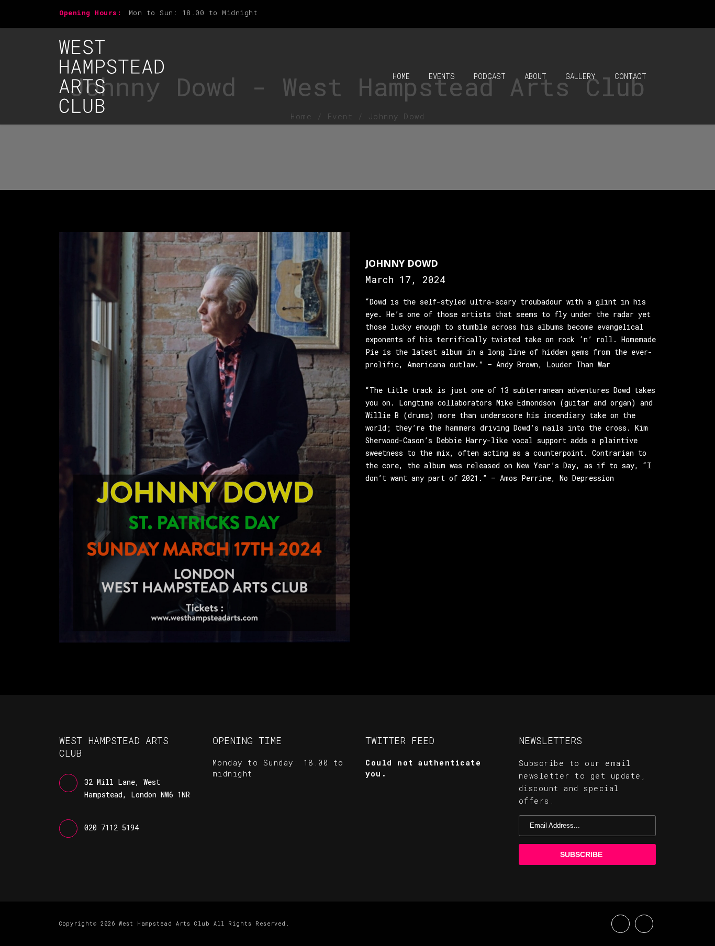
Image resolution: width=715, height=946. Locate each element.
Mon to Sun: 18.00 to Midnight (193, 12)
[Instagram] (652, 13)
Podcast (490, 76)
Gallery (580, 76)
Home (401, 76)
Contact (630, 76)
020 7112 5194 (111, 827)
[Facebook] (635, 13)
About (535, 76)
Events (442, 76)
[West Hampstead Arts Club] (111, 76)
